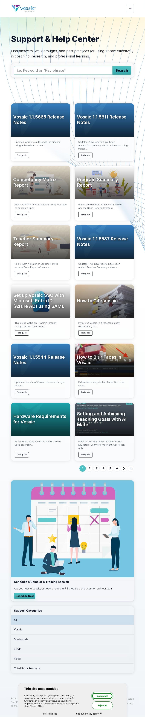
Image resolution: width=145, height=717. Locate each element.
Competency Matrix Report (35, 182)
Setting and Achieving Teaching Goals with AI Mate (101, 419)
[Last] (131, 468)
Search (121, 70)
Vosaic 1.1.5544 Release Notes (39, 359)
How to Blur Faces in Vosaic (99, 359)
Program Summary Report (97, 182)
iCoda (17, 648)
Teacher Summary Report (33, 241)
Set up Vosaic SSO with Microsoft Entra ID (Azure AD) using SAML (38, 301)
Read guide (22, 155)
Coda (17, 658)
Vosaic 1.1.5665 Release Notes (38, 119)
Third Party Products (27, 668)
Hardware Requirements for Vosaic (39, 419)
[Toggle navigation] (130, 8)
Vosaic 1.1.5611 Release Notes (101, 119)
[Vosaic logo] (23, 8)
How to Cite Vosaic (97, 300)
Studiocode (21, 639)
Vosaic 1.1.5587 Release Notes (102, 241)
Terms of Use (18, 705)
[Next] (124, 468)
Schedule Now (25, 595)
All (15, 619)
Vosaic (18, 629)
